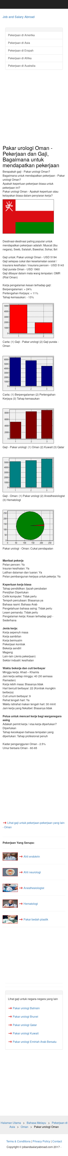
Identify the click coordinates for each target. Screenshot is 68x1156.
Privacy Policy (41, 1141)
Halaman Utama (11, 1123)
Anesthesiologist (34, 888)
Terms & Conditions (18, 1141)
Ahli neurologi (32, 872)
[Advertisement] (34, 107)
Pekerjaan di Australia (21, 66)
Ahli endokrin (32, 856)
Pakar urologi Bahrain (26, 1008)
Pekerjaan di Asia (19, 43)
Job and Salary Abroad (19, 16)
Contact (57, 1141)
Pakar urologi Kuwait (26, 1033)
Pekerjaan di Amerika (21, 35)
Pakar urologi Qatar (25, 1025)
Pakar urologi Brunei (25, 1016)
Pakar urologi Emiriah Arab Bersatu (34, 1042)
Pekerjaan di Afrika (20, 58)
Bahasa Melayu (36, 1123)
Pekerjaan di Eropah (20, 50)
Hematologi (31, 904)
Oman (24, 1127)
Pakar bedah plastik (36, 919)
